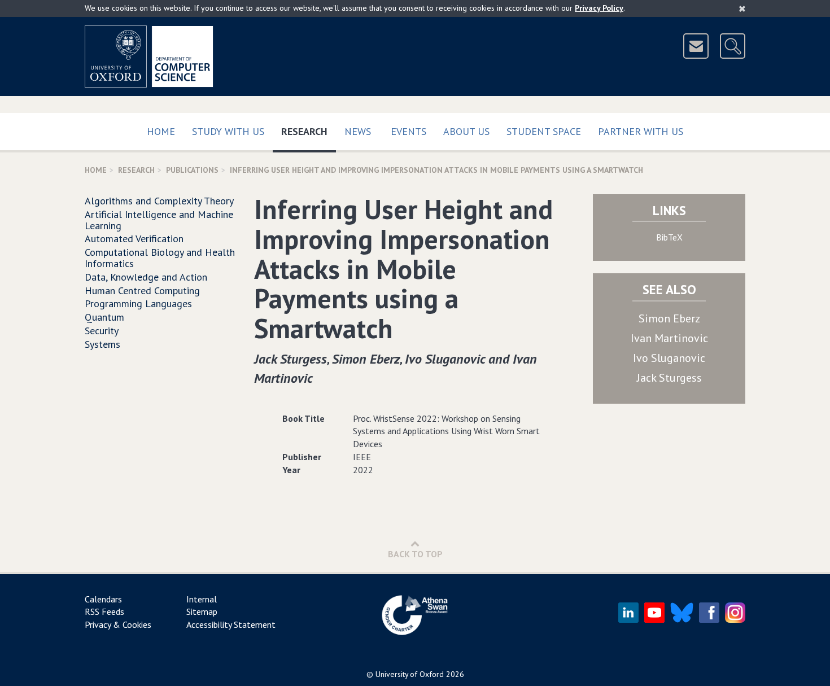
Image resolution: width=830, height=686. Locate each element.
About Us (466, 131)
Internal (201, 599)
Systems (102, 344)
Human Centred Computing (142, 290)
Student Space (543, 131)
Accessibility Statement (231, 624)
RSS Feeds (104, 611)
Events (408, 131)
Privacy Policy (599, 8)
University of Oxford (409, 674)
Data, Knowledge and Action (146, 276)
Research (308, 131)
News (357, 131)
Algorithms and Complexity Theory (159, 200)
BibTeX (669, 237)
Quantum (104, 317)
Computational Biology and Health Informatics (160, 258)
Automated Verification (134, 238)
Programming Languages (138, 303)
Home (161, 131)
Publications (192, 170)
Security (102, 330)
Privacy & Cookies (118, 624)
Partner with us (640, 131)
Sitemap (201, 611)
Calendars (103, 599)
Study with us (228, 131)
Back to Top (415, 554)
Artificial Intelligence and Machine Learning (159, 220)
